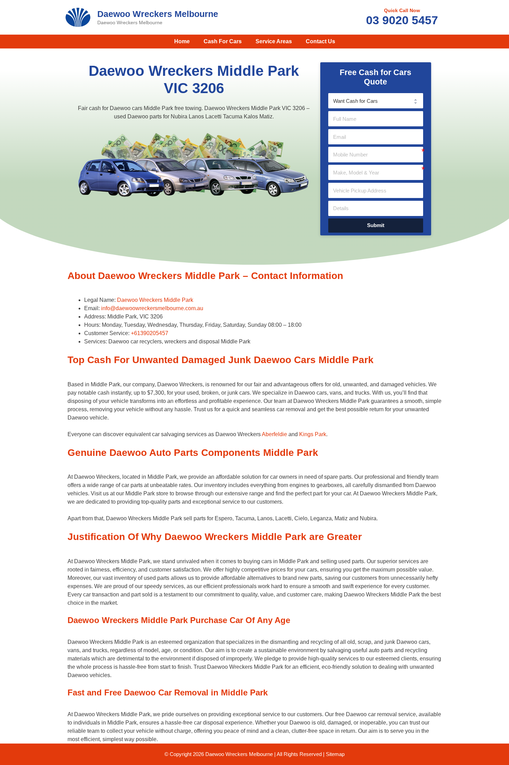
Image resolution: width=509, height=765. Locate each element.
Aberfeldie (274, 434)
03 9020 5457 (402, 20)
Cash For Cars (223, 41)
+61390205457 (149, 333)
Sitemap (335, 754)
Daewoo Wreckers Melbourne (157, 14)
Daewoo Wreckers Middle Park (155, 300)
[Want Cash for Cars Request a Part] (375, 100)
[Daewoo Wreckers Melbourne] (78, 17)
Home (182, 41)
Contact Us (320, 41)
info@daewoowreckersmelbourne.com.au (152, 308)
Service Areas (274, 41)
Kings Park (312, 434)
